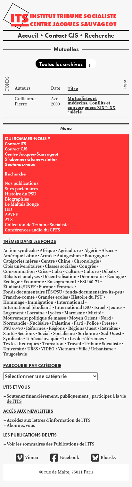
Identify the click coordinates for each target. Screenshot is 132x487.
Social (44, 333)
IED (8, 209)
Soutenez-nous (20, 164)
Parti (78, 323)
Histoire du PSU (20, 194)
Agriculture (69, 251)
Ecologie (11, 282)
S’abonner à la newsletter (31, 159)
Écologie (115, 277)
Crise (43, 271)
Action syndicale (20, 251)
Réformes (35, 328)
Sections (26, 333)
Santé (8, 333)
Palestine (61, 323)
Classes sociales (60, 266)
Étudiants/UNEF (19, 287)
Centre (48, 261)
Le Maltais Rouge (22, 204)
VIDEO (47, 349)
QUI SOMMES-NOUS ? (27, 138)
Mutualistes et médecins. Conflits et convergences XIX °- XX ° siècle (91, 105)
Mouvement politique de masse (34, 318)
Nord (106, 318)
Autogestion (69, 256)
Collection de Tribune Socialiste (37, 225)
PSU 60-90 (13, 328)
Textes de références (83, 339)
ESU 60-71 (89, 282)
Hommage (13, 302)
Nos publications (21, 183)
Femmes (64, 287)
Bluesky (108, 458)
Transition (53, 344)
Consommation (19, 271)
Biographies (17, 199)
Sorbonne (88, 333)
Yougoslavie (15, 354)
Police (93, 323)
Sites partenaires (21, 189)
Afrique (47, 251)
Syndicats (12, 339)
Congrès (87, 266)
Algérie (91, 251)
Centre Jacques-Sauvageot (31, 154)
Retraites (109, 328)
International (70, 302)
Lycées (54, 313)
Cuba (57, 271)
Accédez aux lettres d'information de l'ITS (48, 420)
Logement (13, 313)
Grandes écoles (53, 297)
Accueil (28, 35)
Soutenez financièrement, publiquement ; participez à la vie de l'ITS (66, 398)
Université (13, 349)
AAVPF (11, 215)
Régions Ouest (82, 328)
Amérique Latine (20, 256)
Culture (72, 271)
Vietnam (66, 349)
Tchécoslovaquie (42, 339)
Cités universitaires (22, 266)
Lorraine (36, 313)
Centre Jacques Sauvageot (73, 24)
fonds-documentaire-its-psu (93, 292)
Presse (108, 323)
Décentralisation (60, 277)
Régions (57, 328)
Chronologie (86, 261)
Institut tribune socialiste (73, 16)
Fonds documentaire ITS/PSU (32, 292)
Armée (47, 256)
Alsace (108, 251)
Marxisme (74, 313)
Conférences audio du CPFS (32, 230)
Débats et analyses (21, 277)
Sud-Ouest (111, 333)
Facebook (69, 458)
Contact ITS (15, 144)
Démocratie (91, 277)
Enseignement (61, 282)
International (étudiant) (27, 307)
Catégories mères (20, 261)
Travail (74, 344)
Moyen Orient (83, 318)
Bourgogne (96, 256)
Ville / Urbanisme (95, 349)
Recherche (99, 35)
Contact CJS (61, 35)
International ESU (73, 307)
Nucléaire (39, 323)
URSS (32, 349)
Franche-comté (19, 297)
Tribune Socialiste (103, 344)
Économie (33, 282)
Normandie (14, 323)
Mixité (94, 313)
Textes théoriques (21, 344)
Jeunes (115, 307)
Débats (109, 271)
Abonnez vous (21, 425)
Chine (64, 261)
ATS (8, 220)
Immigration (41, 302)
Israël (99, 307)
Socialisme (64, 333)
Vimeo (31, 458)
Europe (46, 287)
